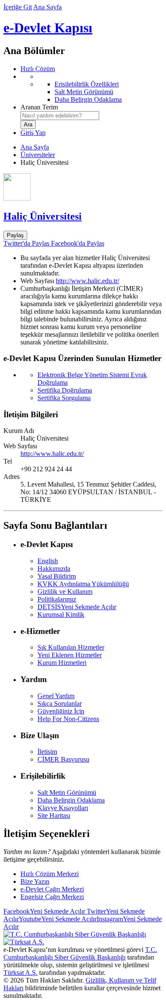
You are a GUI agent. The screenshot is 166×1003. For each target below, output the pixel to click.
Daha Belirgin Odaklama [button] (71, 800)
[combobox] (59, 115)
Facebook (44, 911)
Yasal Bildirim (56, 576)
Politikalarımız (56, 599)
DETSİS (76, 606)
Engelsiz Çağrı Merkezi (52, 896)
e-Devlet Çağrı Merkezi (52, 889)
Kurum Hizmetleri (61, 662)
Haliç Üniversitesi (42, 216)
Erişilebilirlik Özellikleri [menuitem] (86, 84)
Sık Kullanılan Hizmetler (70, 647)
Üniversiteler (37, 154)
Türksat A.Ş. (20, 972)
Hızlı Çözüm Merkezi (49, 873)
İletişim (47, 751)
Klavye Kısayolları (62, 807)
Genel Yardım (55, 695)
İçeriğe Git (17, 7)
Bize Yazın (34, 881)
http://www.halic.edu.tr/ (87, 280)
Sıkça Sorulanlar (59, 703)
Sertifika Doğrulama (64, 390)
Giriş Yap (33, 132)
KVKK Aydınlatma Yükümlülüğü (83, 583)
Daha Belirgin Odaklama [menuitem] (88, 99)
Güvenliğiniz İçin (60, 711)
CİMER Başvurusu (63, 759)
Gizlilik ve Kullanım (64, 591)
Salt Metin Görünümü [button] (66, 792)
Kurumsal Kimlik (60, 614)
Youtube (58, 919)
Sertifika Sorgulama (64, 397)
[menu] (91, 88)
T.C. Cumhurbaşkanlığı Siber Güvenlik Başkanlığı (80, 953)
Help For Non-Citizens (68, 718)
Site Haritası (53, 815)
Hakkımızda (53, 568)
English (47, 561)
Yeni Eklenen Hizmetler (69, 655)
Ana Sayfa (47, 7)
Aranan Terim (39, 107)
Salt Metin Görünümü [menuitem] (83, 91)
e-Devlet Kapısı (47, 27)
